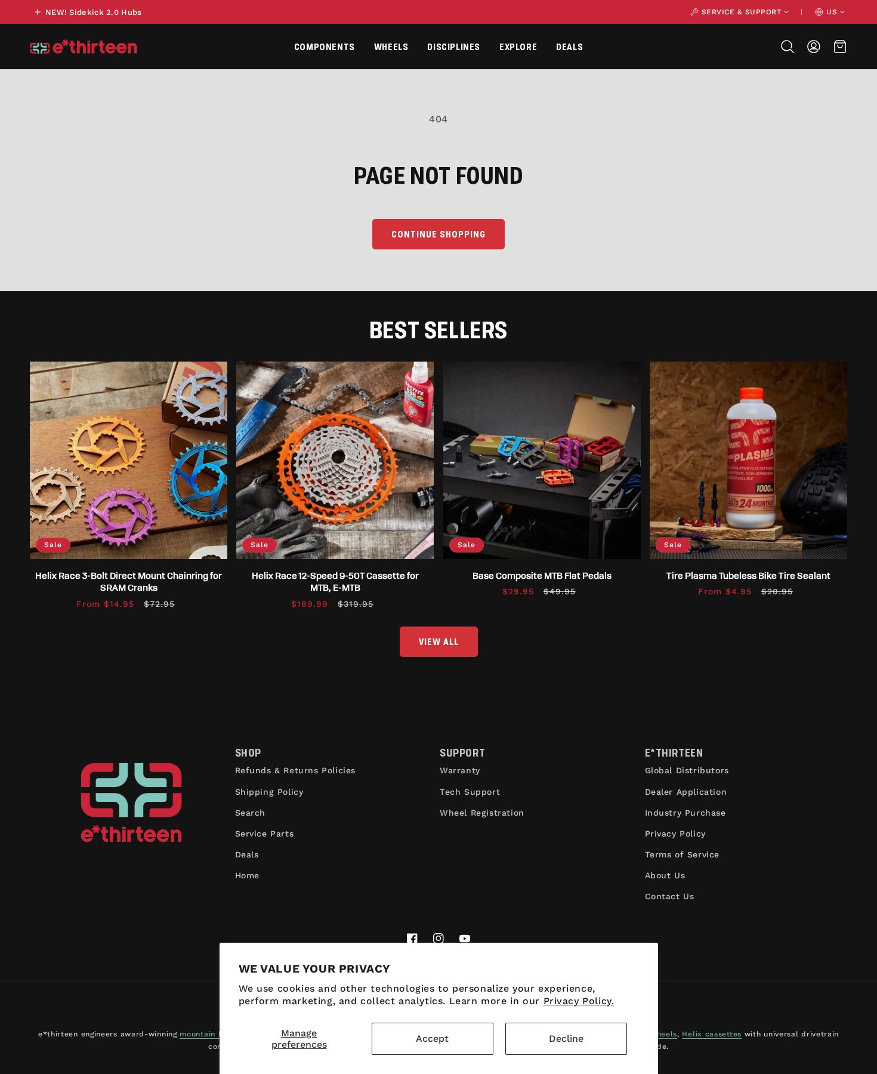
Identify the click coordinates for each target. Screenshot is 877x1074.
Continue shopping (438, 233)
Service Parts (264, 833)
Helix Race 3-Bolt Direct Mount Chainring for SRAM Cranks (128, 581)
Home (247, 875)
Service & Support (742, 12)
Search (250, 812)
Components (324, 46)
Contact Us (669, 896)
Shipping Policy (269, 792)
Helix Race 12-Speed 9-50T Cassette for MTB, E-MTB (335, 581)
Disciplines (453, 46)
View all (439, 641)
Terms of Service (682, 854)
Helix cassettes (712, 1034)
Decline (566, 1038)
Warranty (460, 770)
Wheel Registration (482, 812)
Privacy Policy (675, 833)
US (831, 12)
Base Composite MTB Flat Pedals (542, 575)
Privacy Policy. (579, 1001)
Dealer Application (686, 792)
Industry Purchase (685, 812)
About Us (665, 875)
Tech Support (470, 792)
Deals (569, 46)
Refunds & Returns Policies (295, 770)
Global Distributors (687, 770)
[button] (325, 46)
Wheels (391, 46)
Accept (432, 1038)
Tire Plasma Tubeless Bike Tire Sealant (748, 575)
